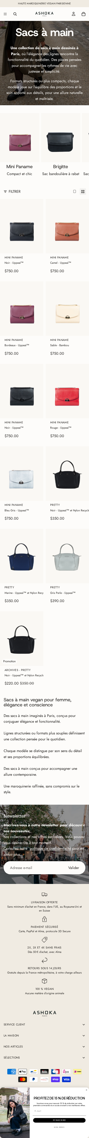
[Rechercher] (15, 14)
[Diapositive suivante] (80, 146)
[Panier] (84, 14)
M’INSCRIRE (59, 1120)
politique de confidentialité (50, 848)
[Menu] (5, 14)
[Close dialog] (86, 1090)
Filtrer (15, 191)
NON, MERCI (59, 1127)
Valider (73, 867)
